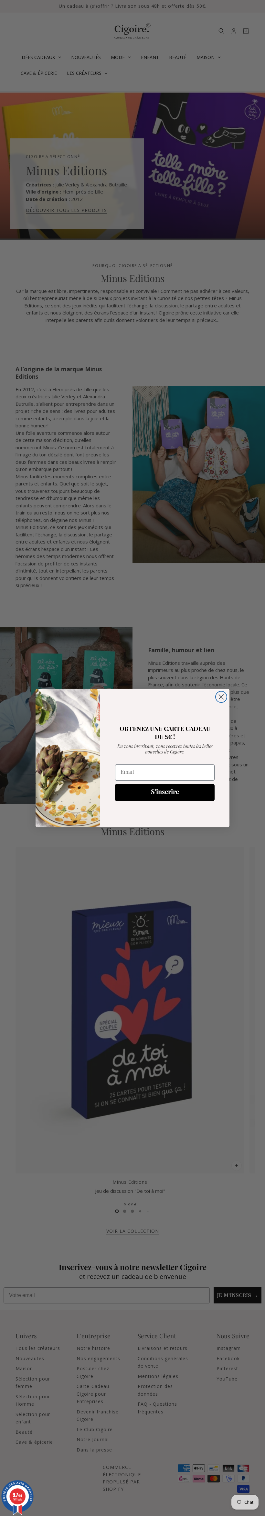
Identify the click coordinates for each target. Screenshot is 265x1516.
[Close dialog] (221, 697)
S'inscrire (165, 792)
